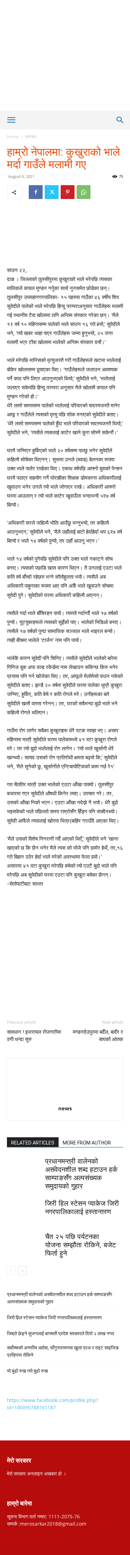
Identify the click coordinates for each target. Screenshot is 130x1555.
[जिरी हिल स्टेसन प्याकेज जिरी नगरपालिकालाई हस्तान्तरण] (24, 1211)
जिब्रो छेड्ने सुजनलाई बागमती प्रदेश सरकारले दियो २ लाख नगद (60, 1333)
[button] (11, 120)
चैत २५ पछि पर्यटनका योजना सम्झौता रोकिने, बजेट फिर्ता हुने (80, 1245)
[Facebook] (36, 192)
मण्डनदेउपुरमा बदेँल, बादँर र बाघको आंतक (98, 1035)
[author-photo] (65, 1099)
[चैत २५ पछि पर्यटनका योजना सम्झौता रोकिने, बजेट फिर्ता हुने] (24, 1244)
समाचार (30, 136)
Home (13, 136)
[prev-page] (11, 1270)
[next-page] (22, 1270)
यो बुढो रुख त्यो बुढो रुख (27, 1371)
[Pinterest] (68, 192)
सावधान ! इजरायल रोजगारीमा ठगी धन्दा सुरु (34, 1035)
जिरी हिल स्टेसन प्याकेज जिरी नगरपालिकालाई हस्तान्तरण (55, 1317)
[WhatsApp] (83, 192)
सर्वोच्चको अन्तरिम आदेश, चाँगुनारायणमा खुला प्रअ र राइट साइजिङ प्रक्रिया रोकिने (63, 1351)
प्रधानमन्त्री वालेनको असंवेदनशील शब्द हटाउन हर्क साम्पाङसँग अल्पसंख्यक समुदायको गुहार (59, 1298)
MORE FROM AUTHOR (87, 1143)
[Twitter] (52, 192)
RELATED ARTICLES (32, 1143)
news (65, 1108)
